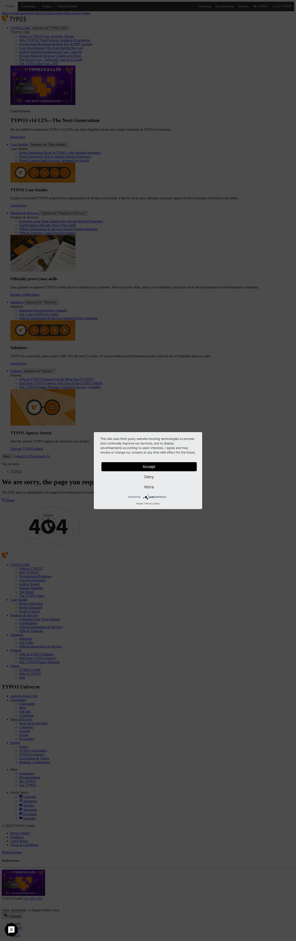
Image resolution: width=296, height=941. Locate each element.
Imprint (139, 503)
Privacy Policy (152, 503)
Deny (149, 477)
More (149, 487)
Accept (149, 466)
